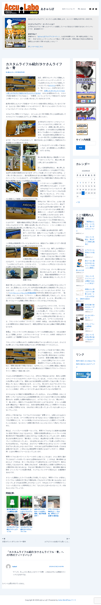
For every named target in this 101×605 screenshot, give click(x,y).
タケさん (52, 85)
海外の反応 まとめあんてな (85, 361)
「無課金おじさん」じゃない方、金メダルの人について (85, 226)
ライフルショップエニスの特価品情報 (22, 293)
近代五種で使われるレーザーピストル (89, 307)
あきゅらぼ (47, 8)
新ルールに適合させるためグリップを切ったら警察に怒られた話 (85, 265)
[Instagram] (96, 9)
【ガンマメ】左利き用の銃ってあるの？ (89, 337)
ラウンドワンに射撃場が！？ (89, 326)
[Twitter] (93, 9)
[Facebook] (90, 9)
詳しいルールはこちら (35, 46)
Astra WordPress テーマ (67, 600)
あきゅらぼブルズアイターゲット (49, 36)
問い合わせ (82, 9)
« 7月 (78, 202)
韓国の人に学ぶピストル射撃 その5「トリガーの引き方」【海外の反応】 (85, 294)
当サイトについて (68, 9)
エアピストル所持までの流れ (89, 252)
